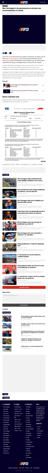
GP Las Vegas (28, 453)
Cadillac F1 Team (18, 430)
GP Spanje (28, 440)
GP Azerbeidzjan (29, 442)
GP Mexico (28, 448)
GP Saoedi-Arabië (29, 415)
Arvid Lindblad (6, 440)
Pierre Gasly (5, 429)
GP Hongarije (28, 433)
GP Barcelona (28, 424)
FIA (29, 164)
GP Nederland (28, 435)
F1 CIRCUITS (28, 404)
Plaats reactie (24, 305)
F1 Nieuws (18, 164)
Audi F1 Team (17, 428)
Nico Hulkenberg (6, 446)
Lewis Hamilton (6, 418)
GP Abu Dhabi (28, 457)
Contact (38, 437)
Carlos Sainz (5, 444)
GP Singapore (28, 444)
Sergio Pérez (6, 60)
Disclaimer (27, 468)
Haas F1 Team (17, 421)
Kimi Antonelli (6, 422)
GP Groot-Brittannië (29, 429)
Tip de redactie (40, 431)
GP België (28, 431)
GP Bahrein (28, 413)
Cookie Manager (36, 468)
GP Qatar (27, 455)
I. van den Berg (9, 13)
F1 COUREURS (6, 404)
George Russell (6, 420)
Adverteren (39, 433)
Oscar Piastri (5, 413)
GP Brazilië (28, 451)
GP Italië (27, 437)
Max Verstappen (13, 58)
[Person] (45, 2)
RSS (31, 468)
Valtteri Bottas (6, 453)
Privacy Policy (21, 468)
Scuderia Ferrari (18, 411)
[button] (41, 2)
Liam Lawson (5, 437)
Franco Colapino (6, 431)
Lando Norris (5, 411)
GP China (27, 409)
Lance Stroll (5, 426)
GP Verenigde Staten (30, 446)
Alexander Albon (6, 442)
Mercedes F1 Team (18, 413)
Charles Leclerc (6, 415)
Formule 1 (12, 164)
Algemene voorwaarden (13, 468)
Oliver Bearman (6, 435)
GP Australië (28, 407)
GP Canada (40, 164)
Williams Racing (18, 426)
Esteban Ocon (6, 433)
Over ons (38, 426)
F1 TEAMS (16, 404)
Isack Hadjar (5, 409)
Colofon (38, 428)
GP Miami (28, 418)
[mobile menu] (3, 2)
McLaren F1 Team (18, 409)
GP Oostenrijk (28, 426)
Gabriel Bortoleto (6, 448)
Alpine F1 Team (18, 419)
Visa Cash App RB (18, 424)
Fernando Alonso (6, 424)
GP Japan (28, 411)
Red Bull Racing (6, 164)
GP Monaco (28, 422)
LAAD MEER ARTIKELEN (24, 287)
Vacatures (39, 435)
